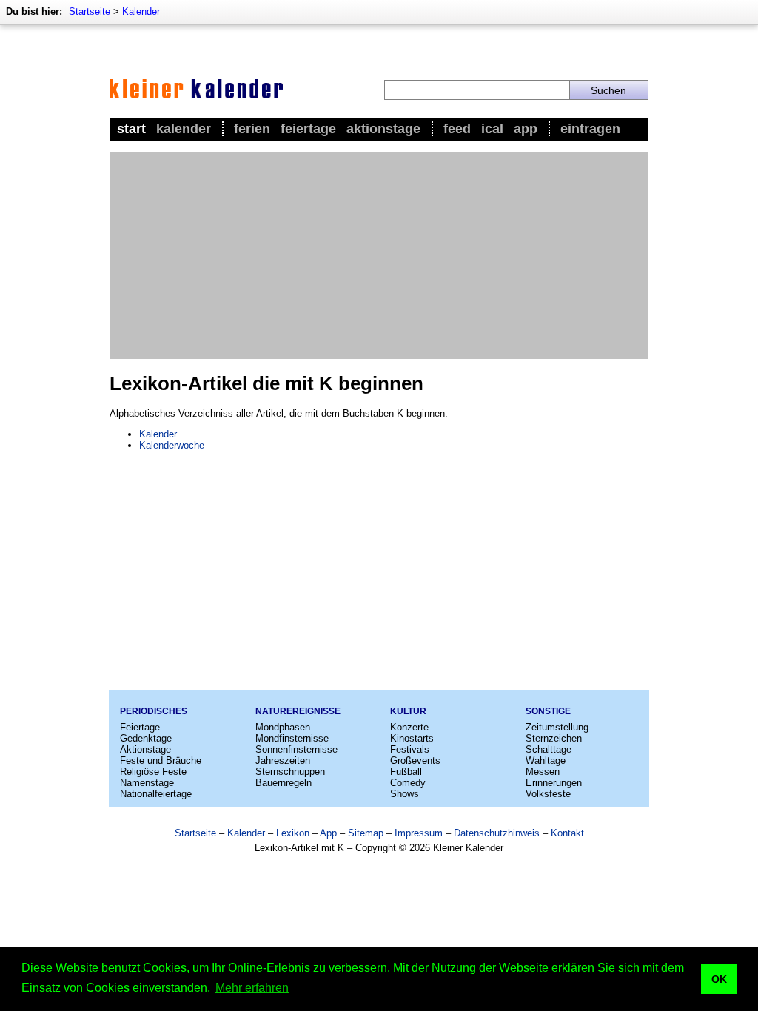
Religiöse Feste (153, 771)
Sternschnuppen (290, 771)
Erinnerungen (554, 782)
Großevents (415, 760)
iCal (492, 128)
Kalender (141, 11)
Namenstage (147, 782)
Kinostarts (412, 738)
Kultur (408, 711)
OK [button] (719, 979)
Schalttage (548, 749)
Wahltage (546, 760)
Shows (404, 793)
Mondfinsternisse (292, 738)
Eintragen (590, 128)
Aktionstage (383, 128)
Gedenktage (146, 738)
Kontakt (567, 833)
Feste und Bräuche (160, 760)
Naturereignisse (298, 711)
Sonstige (548, 711)
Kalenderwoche (171, 445)
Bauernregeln (283, 782)
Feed (457, 128)
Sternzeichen (554, 738)
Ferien (252, 128)
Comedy (408, 782)
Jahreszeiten (282, 760)
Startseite (89, 11)
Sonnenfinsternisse (296, 749)
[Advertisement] (379, 255)
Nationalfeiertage (156, 793)
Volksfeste (548, 793)
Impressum (419, 833)
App (525, 128)
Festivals (409, 749)
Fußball (406, 771)
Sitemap (365, 833)
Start (131, 128)
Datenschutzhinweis (497, 833)
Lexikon (292, 833)
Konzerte (409, 727)
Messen (543, 771)
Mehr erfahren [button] (252, 987)
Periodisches (153, 711)
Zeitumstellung (557, 727)
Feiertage (308, 128)
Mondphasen (282, 727)
